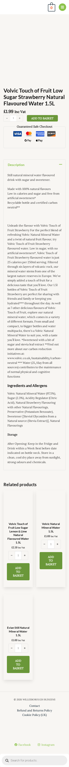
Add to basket (42, 118)
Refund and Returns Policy (34, 710)
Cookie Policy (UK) (34, 715)
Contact (34, 706)
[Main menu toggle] (62, 7)
